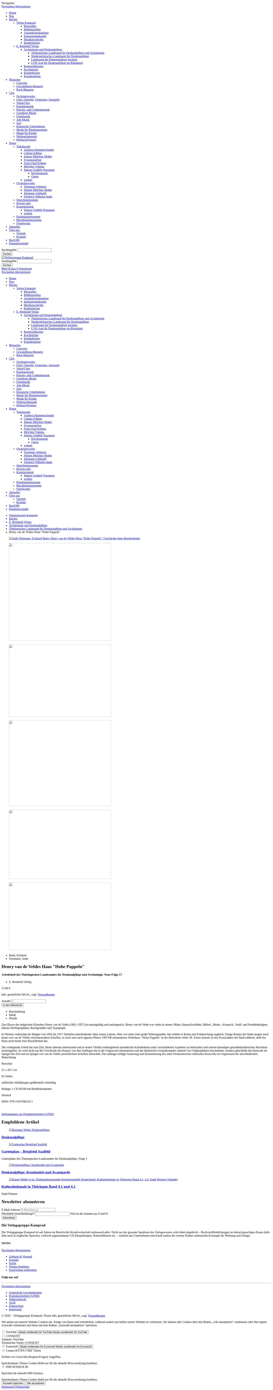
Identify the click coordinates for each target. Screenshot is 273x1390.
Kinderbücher (32, 42)
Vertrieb (21, 233)
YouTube (11, 1332)
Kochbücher (31, 69)
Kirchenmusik (39, 173)
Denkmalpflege (12, 1137)
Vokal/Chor (23, 103)
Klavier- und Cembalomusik (33, 109)
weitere (28, 179)
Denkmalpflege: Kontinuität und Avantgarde (35, 1172)
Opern (35, 176)
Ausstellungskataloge (36, 32)
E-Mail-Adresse (10, 1209)
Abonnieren (9, 1217)
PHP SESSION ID (17, 1366)
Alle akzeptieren (35, 1383)
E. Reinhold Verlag (27, 46)
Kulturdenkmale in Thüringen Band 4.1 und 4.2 (38, 1186)
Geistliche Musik (26, 113)
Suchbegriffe (9, 249)
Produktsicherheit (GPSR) (24, 1296)
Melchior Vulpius (34, 166)
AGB (12, 1302)
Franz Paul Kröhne (35, 163)
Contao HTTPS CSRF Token (23, 1350)
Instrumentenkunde (35, 36)
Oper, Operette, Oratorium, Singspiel (37, 99)
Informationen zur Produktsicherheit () (27, 1114)
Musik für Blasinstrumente (31, 129)
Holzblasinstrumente (28, 216)
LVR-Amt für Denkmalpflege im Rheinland (57, 62)
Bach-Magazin (25, 89)
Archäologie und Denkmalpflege (43, 49)
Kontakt (21, 236)
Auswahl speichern (13, 1383)
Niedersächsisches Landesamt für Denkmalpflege (60, 56)
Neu (11, 16)
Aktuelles (14, 226)
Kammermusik (25, 106)
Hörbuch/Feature (26, 139)
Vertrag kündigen (19, 1266)
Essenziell (12, 1346)
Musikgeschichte (33, 39)
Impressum (15, 1309)
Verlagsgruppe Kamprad (23, 515)
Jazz (18, 123)
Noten (12, 143)
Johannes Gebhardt (35, 193)
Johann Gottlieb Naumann (39, 169)
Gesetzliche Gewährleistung (25, 1292)
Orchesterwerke (25, 96)
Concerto (21, 83)
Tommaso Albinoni (35, 186)
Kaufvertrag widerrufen (23, 1270)
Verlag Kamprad (26, 22)
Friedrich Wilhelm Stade (38, 196)
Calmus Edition (33, 153)
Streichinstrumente (27, 200)
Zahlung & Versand (20, 1256)
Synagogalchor (32, 159)
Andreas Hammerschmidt (39, 149)
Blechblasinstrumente (28, 220)
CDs (11, 93)
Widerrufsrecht (17, 1299)
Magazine (14, 79)
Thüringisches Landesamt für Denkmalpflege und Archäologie (67, 52)
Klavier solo (23, 203)
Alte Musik (23, 119)
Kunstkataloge (32, 76)
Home (12, 12)
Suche (12, 1263)
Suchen (7, 254)
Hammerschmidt (18, 243)
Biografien (30, 26)
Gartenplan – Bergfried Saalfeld (25, 1151)
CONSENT (13, 1336)
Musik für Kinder (26, 133)
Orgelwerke (23, 223)
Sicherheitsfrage (18, 1213)
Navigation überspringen (15, 6)
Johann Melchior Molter (38, 156)
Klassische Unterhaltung (30, 126)
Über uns (14, 230)
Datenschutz (16, 1306)
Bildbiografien (32, 29)
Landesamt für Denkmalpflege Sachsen (54, 59)
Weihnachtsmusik (26, 136)
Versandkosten (46, 994)
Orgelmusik (23, 116)
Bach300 (14, 240)
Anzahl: (6, 1001)
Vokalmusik (23, 146)
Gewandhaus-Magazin (29, 86)
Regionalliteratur (33, 66)
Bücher (13, 19)
